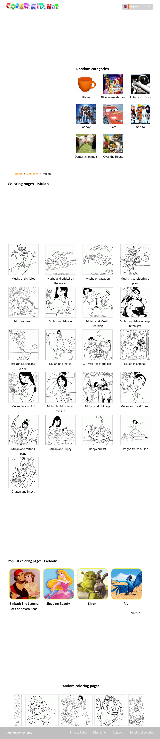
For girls (98, 31)
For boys (98, 39)
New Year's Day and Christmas (112, 47)
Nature (97, 55)
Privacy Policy (78, 732)
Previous (11, 711)
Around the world (105, 15)
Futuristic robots (140, 97)
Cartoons (23, 31)
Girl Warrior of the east (97, 364)
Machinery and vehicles (32, 15)
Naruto (140, 127)
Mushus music (23, 321)
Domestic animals (86, 156)
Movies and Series (28, 55)
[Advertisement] (80, 216)
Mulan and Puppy (60, 449)
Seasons (22, 39)
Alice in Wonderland (113, 97)
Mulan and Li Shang (97, 406)
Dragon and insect (23, 491)
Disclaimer (100, 732)
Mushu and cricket (23, 278)
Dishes (86, 97)
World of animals (104, 23)
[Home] (33, 6)
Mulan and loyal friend (134, 406)
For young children (29, 47)
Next (146, 711)
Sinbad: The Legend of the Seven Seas (24, 606)
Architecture (25, 23)
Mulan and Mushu (60, 321)
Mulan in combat (135, 364)
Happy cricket (97, 449)
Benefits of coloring (142, 732)
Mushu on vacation (98, 278)
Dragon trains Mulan (135, 449)
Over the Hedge (113, 156)
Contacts (118, 732)
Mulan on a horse (60, 364)
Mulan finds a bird (23, 406)
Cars (113, 127)
